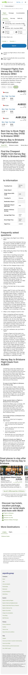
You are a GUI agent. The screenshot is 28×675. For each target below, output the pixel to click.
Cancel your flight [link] (6, 643)
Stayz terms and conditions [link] (8, 631)
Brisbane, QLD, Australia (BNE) (14, 28)
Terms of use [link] (5, 629)
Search (14, 46)
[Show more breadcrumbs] (2, 6)
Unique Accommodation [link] (7, 613)
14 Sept (20, 33)
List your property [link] (6, 584)
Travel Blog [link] (4, 615)
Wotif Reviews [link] (5, 618)
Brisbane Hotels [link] (5, 536)
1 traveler (4, 41)
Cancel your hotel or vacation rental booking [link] (12, 640)
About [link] (3, 579)
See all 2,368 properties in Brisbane (14, 491)
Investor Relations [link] (6, 591)
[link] (14, 513)
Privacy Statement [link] (6, 624)
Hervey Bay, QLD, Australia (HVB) (15, 23)
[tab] (4, 13)
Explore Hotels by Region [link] (7, 600)
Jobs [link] (3, 581)
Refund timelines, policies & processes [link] (10, 645)
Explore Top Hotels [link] (6, 610)
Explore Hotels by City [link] (7, 608)
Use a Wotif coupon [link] (6, 648)
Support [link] (4, 638)
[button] (14, 527)
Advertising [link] (4, 594)
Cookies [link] (4, 626)
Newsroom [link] (4, 589)
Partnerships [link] (5, 586)
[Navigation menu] (25, 2)
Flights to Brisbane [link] (9, 6)
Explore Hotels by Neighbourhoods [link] (9, 603)
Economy (12, 41)
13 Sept (7, 33)
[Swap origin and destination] (24, 25)
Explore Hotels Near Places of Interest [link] (10, 605)
